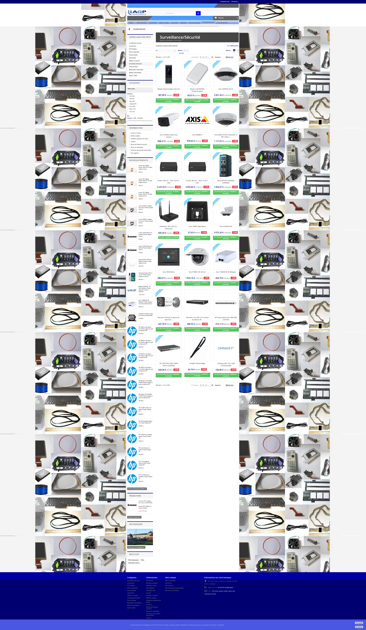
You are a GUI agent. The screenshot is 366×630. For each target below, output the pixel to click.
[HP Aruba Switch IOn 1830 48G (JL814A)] (226, 302)
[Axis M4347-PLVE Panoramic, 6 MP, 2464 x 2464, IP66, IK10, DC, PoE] (226, 120)
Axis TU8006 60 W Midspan (226, 272)
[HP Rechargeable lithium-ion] (132, 425)
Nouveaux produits (138, 160)
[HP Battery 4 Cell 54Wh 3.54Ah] (132, 385)
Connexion (234, 1)
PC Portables (133, 49)
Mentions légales (135, 136)
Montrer (180, 50)
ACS (132, 96)
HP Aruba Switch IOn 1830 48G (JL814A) (226, 319)
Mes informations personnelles (174, 588)
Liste (238, 51)
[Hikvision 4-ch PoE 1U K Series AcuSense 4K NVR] (197, 302)
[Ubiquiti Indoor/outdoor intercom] (169, 74)
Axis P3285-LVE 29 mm (197, 272)
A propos (133, 141)
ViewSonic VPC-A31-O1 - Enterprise (169, 228)
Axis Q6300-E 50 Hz (226, 89)
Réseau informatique (194, 22)
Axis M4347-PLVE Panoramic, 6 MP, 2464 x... (225, 136)
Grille (234, 51)
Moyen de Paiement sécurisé (138, 144)
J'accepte (359, 623)
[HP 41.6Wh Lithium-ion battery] (132, 411)
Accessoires (174, 22)
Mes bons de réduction (172, 590)
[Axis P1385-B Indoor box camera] (169, 120)
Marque (130, 23)
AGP (132, 98)
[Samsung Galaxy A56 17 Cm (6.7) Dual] (132, 277)
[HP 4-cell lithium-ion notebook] (132, 479)
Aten (132, 101)
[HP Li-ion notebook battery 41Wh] (132, 465)
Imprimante (132, 58)
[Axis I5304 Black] (169, 257)
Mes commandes (170, 580)
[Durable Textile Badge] (197, 348)
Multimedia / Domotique (136, 69)
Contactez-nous (225, 1)
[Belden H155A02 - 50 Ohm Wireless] (132, 290)
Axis (132, 106)
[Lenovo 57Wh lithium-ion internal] (132, 236)
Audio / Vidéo (133, 75)
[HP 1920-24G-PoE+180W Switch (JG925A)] (169, 348)
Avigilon (133, 104)
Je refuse (359, 627)
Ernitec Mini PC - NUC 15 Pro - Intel (169, 182)
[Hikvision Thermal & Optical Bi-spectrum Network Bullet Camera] (169, 302)
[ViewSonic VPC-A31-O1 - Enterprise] (169, 211)
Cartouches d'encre (134, 563)
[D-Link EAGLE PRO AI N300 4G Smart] (132, 263)
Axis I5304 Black (169, 272)
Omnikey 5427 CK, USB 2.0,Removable (225, 365)
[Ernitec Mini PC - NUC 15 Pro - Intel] (169, 165)
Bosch (133, 109)
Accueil (148, 593)
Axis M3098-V (197, 135)
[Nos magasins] (140, 537)
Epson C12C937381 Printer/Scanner (197, 90)
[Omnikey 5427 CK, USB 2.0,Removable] (226, 348)
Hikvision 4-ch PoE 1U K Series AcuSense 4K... (197, 319)
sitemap (148, 618)
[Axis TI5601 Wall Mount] (197, 211)
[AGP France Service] (145, 12)
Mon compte (170, 577)
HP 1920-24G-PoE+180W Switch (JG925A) (169, 365)
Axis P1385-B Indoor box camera (169, 136)
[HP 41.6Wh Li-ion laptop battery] (132, 438)
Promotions (135, 496)
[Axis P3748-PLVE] (226, 211)
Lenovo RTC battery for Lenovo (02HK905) (145, 502)
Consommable (153, 22)
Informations (136, 128)
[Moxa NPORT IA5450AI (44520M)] (226, 165)
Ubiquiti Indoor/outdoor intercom (168, 89)
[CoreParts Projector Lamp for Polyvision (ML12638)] (132, 317)
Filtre (142, 560)
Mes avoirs (168, 583)
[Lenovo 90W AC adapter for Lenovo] (132, 210)
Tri (156, 50)
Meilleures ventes (151, 585)
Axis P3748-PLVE (226, 226)
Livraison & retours (135, 133)
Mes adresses (169, 585)
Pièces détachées (142, 22)
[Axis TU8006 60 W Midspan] (132, 304)
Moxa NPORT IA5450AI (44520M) (225, 182)
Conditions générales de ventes (139, 138)
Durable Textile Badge (197, 363)
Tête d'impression (133, 560)
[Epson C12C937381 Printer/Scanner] (197, 74)
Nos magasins (134, 153)
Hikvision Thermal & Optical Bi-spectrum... (168, 319)
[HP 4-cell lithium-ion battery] (132, 452)
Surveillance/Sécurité (208, 22)
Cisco (132, 111)
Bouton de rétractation (136, 147)
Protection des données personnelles (140, 150)
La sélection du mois (221, 22)
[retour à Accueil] (129, 29)
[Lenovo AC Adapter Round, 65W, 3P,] (132, 169)
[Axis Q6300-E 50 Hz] (226, 74)
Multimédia (183, 22)
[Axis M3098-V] (197, 120)
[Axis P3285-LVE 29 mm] (197, 257)
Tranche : (130, 118)
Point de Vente (133, 66)
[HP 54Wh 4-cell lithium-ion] (132, 331)
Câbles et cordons (164, 22)
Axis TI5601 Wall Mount (197, 226)
